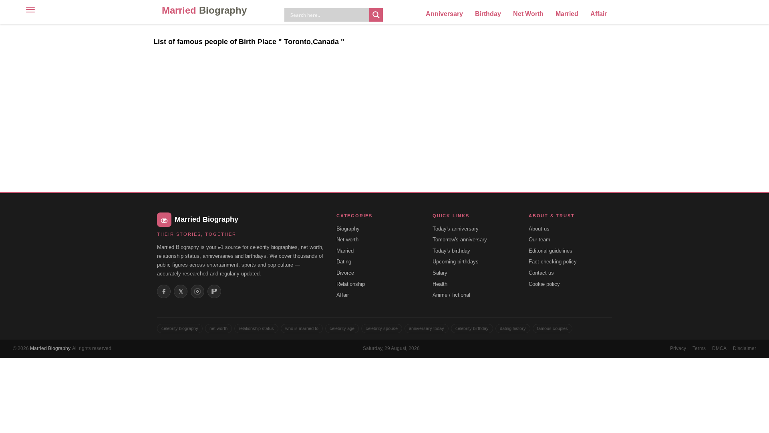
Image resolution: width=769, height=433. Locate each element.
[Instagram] (197, 291)
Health (440, 284)
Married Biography (50, 348)
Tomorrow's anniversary (460, 240)
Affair (598, 13)
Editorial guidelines (550, 251)
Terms (699, 348)
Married (204, 10)
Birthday (488, 13)
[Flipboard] (214, 291)
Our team (539, 240)
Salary (440, 273)
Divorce (345, 273)
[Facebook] (164, 291)
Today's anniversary (456, 229)
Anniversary (444, 13)
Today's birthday (451, 251)
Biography (348, 229)
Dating (343, 262)
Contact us (541, 273)
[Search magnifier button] (376, 15)
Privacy (678, 348)
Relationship (350, 284)
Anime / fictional (451, 295)
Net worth (347, 240)
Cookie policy (544, 284)
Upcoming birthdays (456, 262)
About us (539, 229)
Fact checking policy (553, 262)
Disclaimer (744, 348)
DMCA (719, 348)
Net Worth (528, 13)
